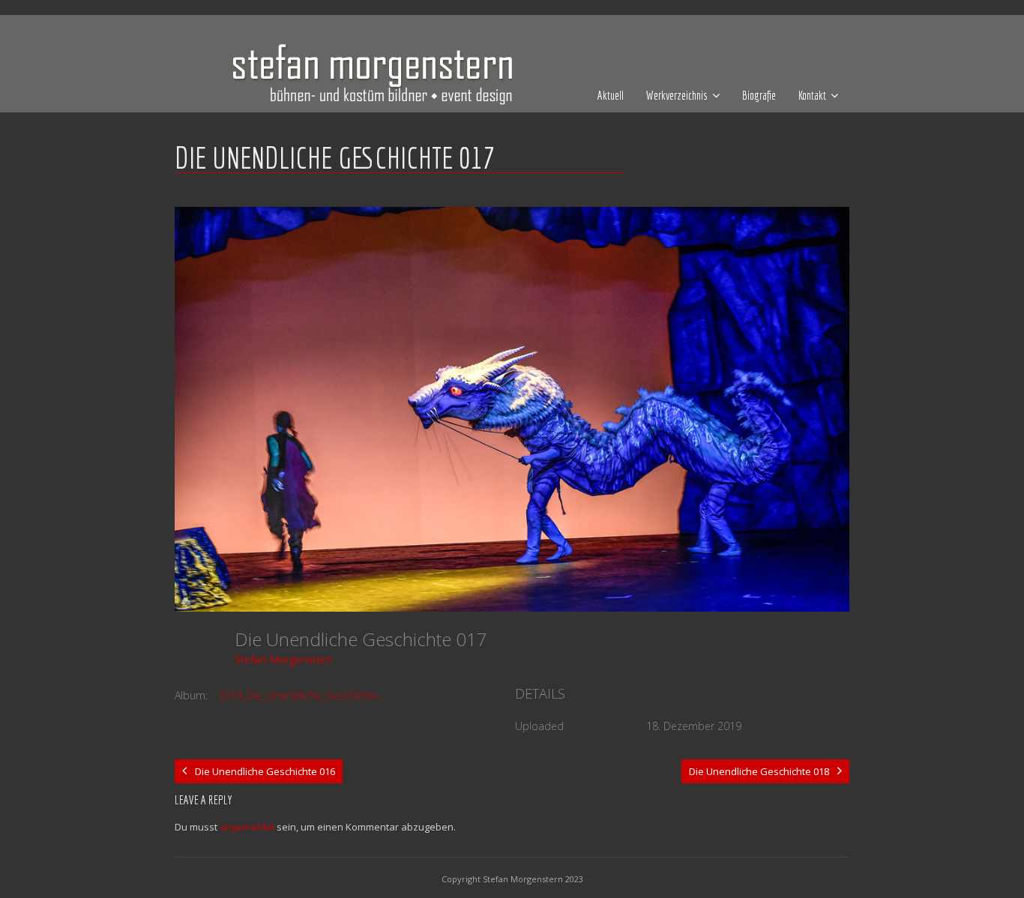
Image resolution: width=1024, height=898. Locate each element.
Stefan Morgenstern (283, 659)
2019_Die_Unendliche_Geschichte (298, 695)
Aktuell (610, 95)
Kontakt (812, 95)
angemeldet (247, 827)
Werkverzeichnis (677, 95)
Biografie (759, 95)
